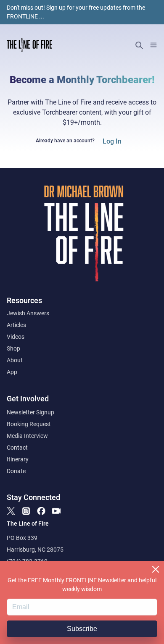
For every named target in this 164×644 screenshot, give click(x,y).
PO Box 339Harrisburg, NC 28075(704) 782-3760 (35, 549)
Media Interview (27, 435)
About (15, 360)
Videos (15, 336)
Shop (13, 348)
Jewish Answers (28, 313)
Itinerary (18, 459)
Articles (16, 325)
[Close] (156, 569)
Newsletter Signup (30, 412)
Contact (17, 447)
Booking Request (29, 424)
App (12, 372)
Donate (16, 471)
